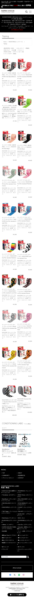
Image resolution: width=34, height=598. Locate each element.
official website (17, 568)
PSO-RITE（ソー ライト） (25, 511)
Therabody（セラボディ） (9, 495)
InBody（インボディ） (8, 524)
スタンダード (20, 48)
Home (5, 41)
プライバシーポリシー (8, 478)
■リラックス (21, 546)
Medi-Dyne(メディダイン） (9, 518)
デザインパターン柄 (18, 51)
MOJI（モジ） (21, 518)
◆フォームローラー (23, 535)
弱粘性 (27, 48)
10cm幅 (14, 50)
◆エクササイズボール (8, 540)
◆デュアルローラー (23, 537)
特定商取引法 (21, 475)
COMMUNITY (5, 475)
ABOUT (20, 473)
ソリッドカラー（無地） (10, 53)
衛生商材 (4, 531)
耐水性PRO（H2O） (9, 48)
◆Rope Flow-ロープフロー (9, 535)
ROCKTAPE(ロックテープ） (16, 41)
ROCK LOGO (7, 51)
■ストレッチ (5, 546)
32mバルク (7, 50)
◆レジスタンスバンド (24, 540)
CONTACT (21, 478)
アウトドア (5, 549)
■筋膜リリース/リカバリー (9, 542)
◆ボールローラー (6, 537)
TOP (3, 473)
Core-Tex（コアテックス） (25, 524)
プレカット (21, 50)
